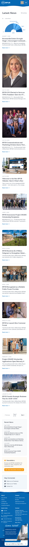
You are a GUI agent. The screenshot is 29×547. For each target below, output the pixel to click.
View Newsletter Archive (14, 469)
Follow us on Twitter (12, 483)
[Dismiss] (25, 525)
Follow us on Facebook (12, 481)
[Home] (2, 18)
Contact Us (9, 486)
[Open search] (22, 2)
